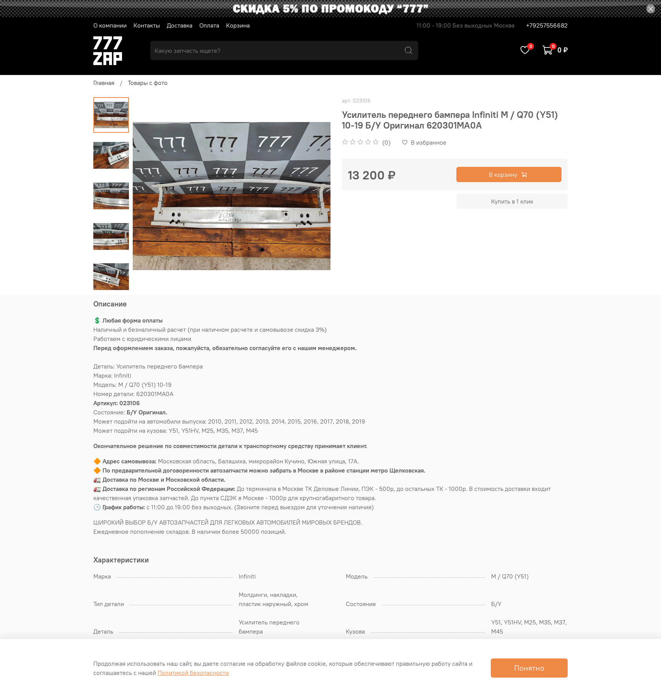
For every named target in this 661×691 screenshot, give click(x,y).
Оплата (209, 25)
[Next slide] (111, 285)
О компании (110, 25)
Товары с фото (148, 82)
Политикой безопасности (193, 672)
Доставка (179, 25)
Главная (103, 82)
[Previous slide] (148, 196)
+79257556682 (547, 25)
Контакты (147, 25)
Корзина (238, 25)
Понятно (529, 668)
